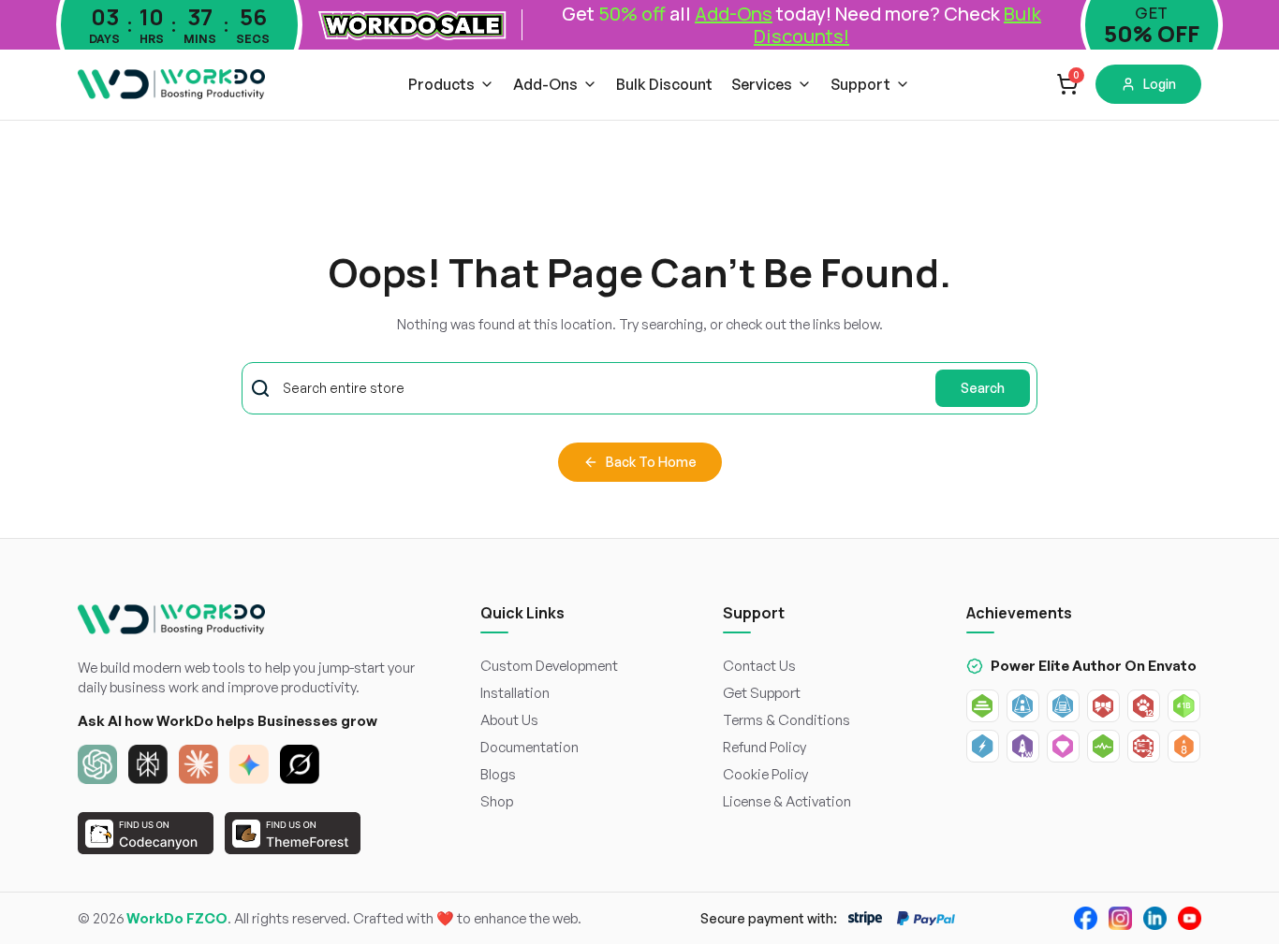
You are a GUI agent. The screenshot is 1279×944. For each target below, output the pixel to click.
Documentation (529, 747)
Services (761, 84)
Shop (496, 801)
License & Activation (787, 801)
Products (441, 84)
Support (860, 84)
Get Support (762, 693)
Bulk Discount (664, 84)
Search (983, 388)
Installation (515, 693)
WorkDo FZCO (177, 918)
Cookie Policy (765, 774)
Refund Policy (764, 747)
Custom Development (549, 666)
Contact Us (759, 666)
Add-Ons (545, 84)
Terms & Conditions (786, 720)
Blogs (498, 774)
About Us (509, 720)
